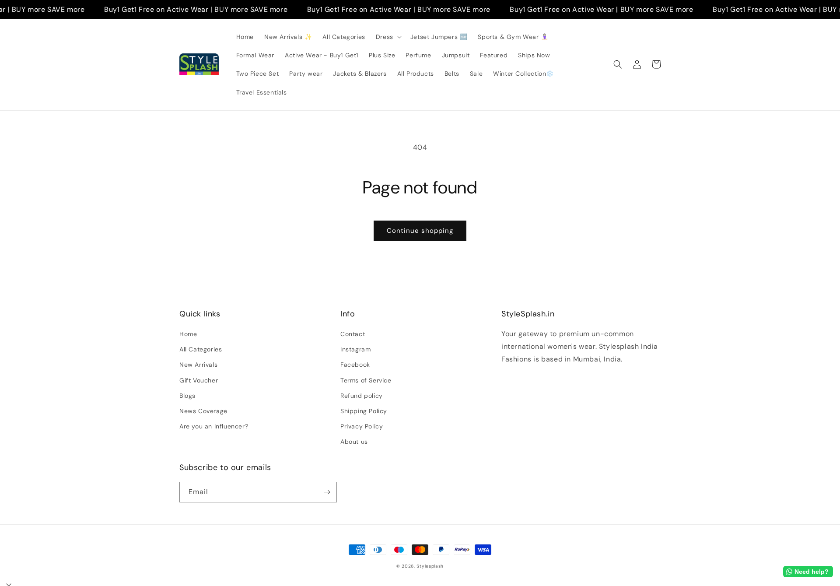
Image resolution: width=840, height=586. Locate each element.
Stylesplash (430, 566)
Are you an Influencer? (213, 426)
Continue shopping (420, 230)
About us (354, 442)
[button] (388, 37)
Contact (352, 334)
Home (188, 334)
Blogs (187, 396)
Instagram (355, 349)
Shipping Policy (363, 411)
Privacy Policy (361, 426)
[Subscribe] (326, 492)
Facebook (355, 364)
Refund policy (361, 396)
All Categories (200, 349)
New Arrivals (198, 364)
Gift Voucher (198, 380)
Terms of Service (366, 380)
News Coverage (203, 411)
